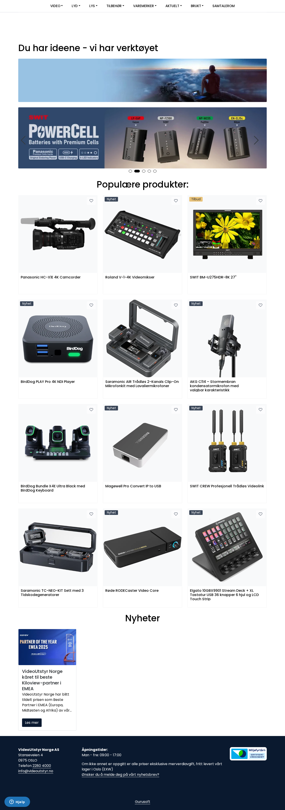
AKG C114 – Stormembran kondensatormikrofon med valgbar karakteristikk (214, 386)
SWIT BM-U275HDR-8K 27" (213, 277)
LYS (92, 6)
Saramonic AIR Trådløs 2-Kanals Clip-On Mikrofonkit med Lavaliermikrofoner (142, 384)
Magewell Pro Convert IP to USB (133, 486)
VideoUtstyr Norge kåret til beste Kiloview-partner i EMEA (42, 680)
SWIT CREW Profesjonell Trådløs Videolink (227, 486)
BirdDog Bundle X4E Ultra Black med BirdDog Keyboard (53, 488)
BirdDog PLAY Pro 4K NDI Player (48, 382)
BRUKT (196, 6)
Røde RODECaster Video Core (132, 590)
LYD (75, 6)
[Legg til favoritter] (91, 201)
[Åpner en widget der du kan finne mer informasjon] (17, 802)
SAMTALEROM (223, 6)
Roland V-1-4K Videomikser (130, 277)
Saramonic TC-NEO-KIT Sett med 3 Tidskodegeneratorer (52, 592)
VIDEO (55, 6)
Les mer (32, 722)
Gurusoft (142, 801)
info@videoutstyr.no (35, 771)
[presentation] (23, 140)
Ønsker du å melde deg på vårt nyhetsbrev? (120, 774)
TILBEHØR (114, 6)
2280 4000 (42, 765)
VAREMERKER (143, 6)
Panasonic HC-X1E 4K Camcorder (51, 277)
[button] (130, 171)
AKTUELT (172, 6)
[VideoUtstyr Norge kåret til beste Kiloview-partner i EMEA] (47, 647)
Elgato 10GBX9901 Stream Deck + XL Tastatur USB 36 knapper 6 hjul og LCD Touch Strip (224, 594)
